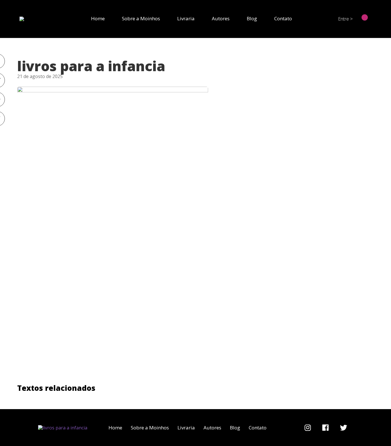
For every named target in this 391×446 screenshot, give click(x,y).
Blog (252, 18)
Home (98, 18)
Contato (283, 18)
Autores (221, 18)
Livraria (186, 18)
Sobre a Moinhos (141, 18)
